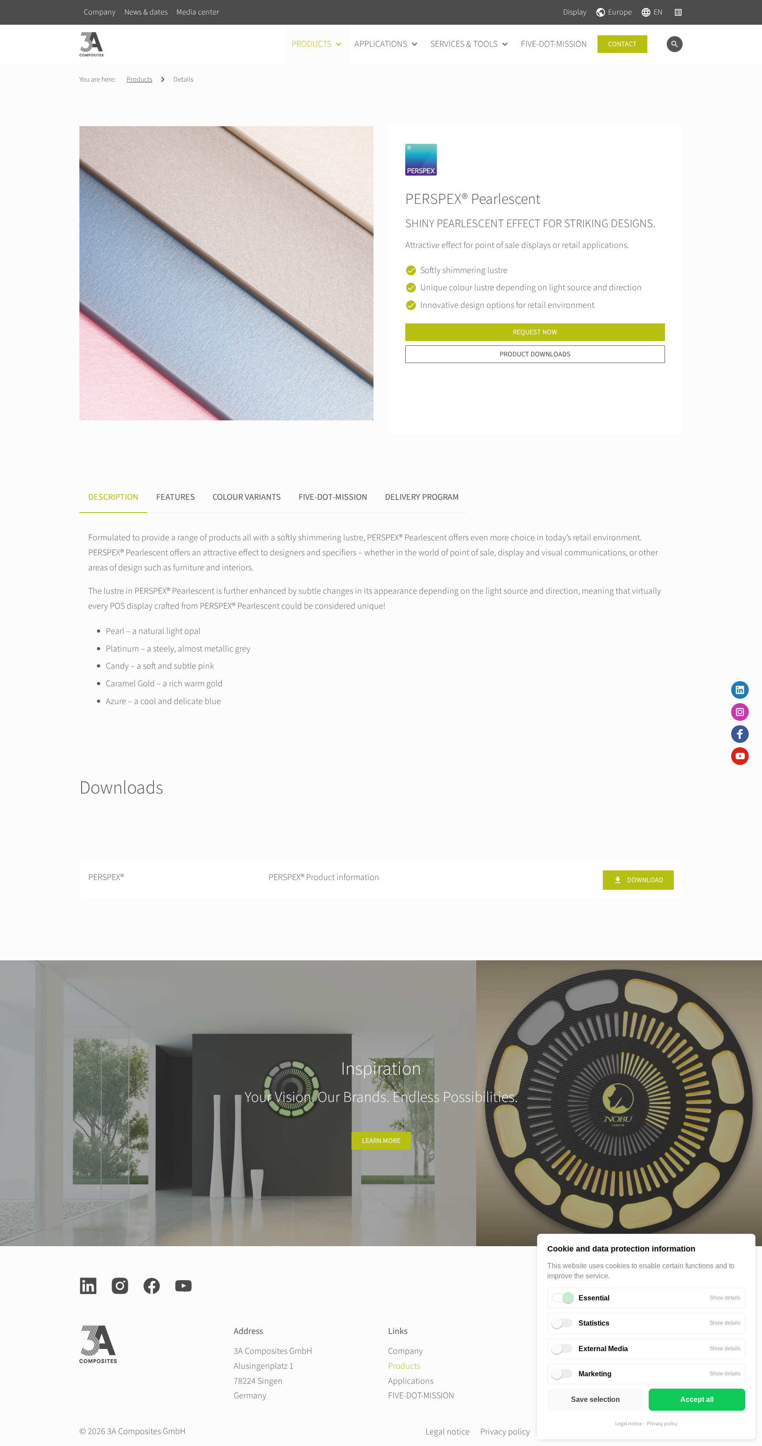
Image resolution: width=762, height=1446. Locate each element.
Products (139, 79)
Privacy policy (662, 1423)
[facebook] (152, 1286)
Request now (535, 332)
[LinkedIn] (740, 690)
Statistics (594, 1323)
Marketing (595, 1374)
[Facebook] (740, 734)
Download (645, 880)
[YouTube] (740, 756)
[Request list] (678, 12)
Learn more (381, 1141)
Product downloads (535, 354)
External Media (603, 1348)
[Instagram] (740, 712)
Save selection (595, 1399)
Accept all (696, 1399)
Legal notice (628, 1423)
